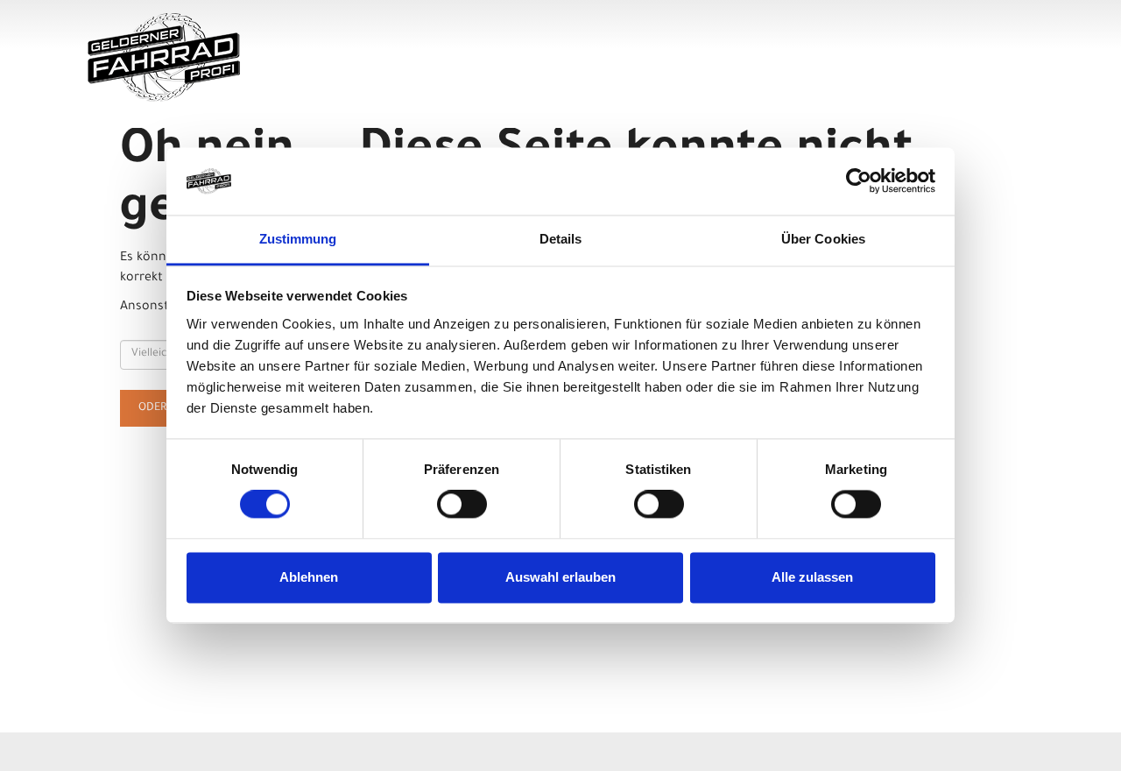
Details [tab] (560, 238)
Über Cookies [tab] (823, 238)
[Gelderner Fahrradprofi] (277, 57)
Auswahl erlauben (560, 576)
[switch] (462, 505)
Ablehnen (308, 576)
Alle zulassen (812, 576)
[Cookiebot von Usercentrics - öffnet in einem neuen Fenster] (858, 181)
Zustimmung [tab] (298, 238)
